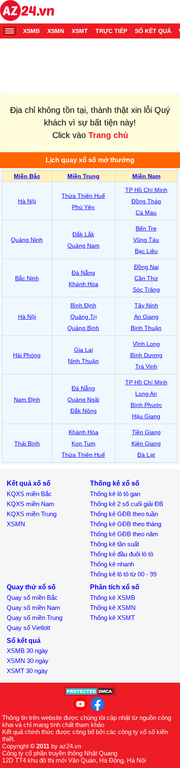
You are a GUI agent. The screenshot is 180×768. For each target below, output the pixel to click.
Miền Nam (146, 176)
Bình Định (83, 305)
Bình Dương (146, 355)
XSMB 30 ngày (27, 650)
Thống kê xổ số (114, 483)
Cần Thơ (146, 278)
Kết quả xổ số (29, 483)
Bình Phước (146, 405)
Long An (146, 393)
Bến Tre (146, 228)
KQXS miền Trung (32, 513)
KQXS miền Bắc (29, 493)
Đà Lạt (146, 454)
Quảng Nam (83, 245)
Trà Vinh (146, 366)
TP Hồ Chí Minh (146, 190)
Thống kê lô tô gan (115, 493)
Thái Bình (27, 443)
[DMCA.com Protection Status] (90, 693)
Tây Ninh (146, 305)
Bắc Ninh (27, 278)
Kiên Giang (146, 443)
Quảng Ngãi (83, 399)
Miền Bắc (27, 176)
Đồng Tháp (146, 201)
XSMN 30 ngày (28, 660)
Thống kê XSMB (112, 597)
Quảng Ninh (27, 239)
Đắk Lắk (83, 234)
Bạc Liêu (146, 251)
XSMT (80, 31)
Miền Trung (83, 176)
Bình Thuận (146, 328)
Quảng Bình (83, 328)
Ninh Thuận (83, 361)
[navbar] (9, 31)
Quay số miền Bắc (32, 597)
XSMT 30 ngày (27, 670)
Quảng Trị (83, 316)
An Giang (146, 316)
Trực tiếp (111, 31)
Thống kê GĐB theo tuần (124, 513)
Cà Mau (146, 212)
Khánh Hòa (83, 284)
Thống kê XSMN (113, 607)
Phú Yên (83, 207)
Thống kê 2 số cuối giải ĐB (126, 503)
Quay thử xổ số (31, 587)
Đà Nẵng (83, 272)
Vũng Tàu (146, 239)
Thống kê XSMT (112, 617)
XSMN (55, 31)
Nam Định (27, 399)
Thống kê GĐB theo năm (124, 534)
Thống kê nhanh (112, 564)
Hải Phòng (27, 355)
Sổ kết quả (153, 31)
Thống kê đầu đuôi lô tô (121, 554)
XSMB (31, 31)
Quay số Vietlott (28, 627)
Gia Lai (83, 349)
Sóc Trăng (146, 289)
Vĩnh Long (146, 343)
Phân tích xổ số (114, 587)
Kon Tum (83, 443)
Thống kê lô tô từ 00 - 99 (123, 574)
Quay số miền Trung (34, 617)
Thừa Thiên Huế (83, 195)
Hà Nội (27, 201)
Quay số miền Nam (33, 607)
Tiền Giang (146, 432)
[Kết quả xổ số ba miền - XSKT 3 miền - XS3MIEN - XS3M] (27, 11)
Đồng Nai (146, 267)
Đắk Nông (83, 410)
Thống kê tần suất (114, 544)
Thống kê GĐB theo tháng (125, 523)
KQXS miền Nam (30, 503)
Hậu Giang (146, 416)
